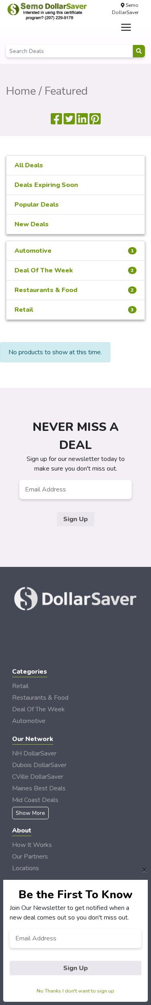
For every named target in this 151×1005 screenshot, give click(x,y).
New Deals (31, 224)
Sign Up (75, 519)
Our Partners (30, 856)
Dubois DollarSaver (39, 765)
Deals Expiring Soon (46, 185)
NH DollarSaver (34, 753)
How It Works (32, 845)
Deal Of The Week (74, 270)
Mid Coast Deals (35, 800)
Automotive (74, 250)
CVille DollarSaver (37, 776)
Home (21, 91)
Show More (30, 813)
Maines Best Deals (39, 788)
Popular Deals (36, 204)
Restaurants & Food (74, 290)
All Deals (28, 165)
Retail (74, 309)
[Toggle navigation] (126, 27)
